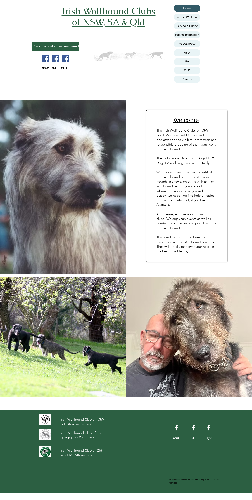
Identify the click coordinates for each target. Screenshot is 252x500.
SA (187, 61)
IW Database (187, 43)
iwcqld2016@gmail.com (77, 455)
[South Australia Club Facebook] (193, 427)
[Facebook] (45, 58)
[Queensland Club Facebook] (209, 427)
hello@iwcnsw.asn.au (75, 424)
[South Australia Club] (55, 58)
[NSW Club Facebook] (176, 427)
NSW (187, 52)
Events (187, 79)
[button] (55, 46)
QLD (187, 70)
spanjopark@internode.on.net (84, 437)
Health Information (187, 34)
